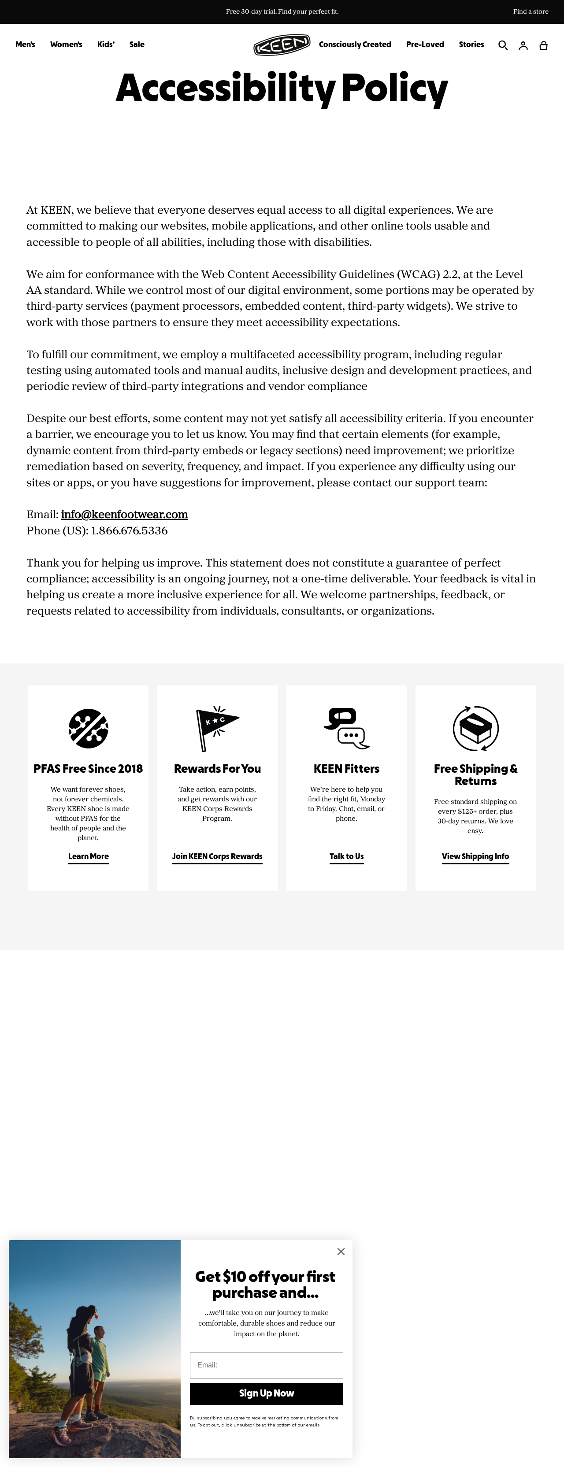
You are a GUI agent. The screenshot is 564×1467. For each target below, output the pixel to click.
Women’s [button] (66, 45)
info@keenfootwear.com (124, 514)
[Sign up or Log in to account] (523, 45)
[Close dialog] (341, 1252)
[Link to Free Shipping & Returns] (476, 788)
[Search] (503, 45)
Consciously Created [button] (355, 45)
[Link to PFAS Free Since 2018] (88, 788)
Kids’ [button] (106, 45)
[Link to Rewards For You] (217, 788)
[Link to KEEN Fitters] (346, 788)
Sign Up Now (266, 1393)
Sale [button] (137, 45)
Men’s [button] (25, 45)
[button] (544, 45)
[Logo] (282, 45)
